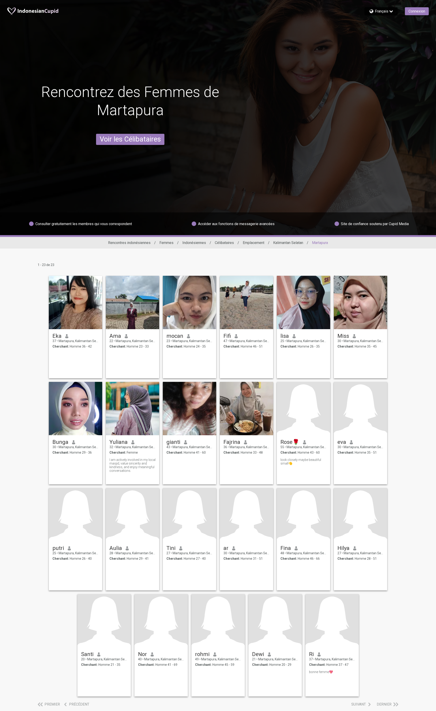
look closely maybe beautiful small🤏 (300, 461)
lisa (284, 336)
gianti (173, 442)
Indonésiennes (194, 243)
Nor (142, 654)
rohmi (202, 654)
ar (225, 548)
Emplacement (253, 243)
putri (58, 548)
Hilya (343, 548)
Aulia (115, 548)
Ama (115, 336)
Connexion (417, 11)
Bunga (60, 442)
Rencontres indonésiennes (129, 243)
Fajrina (231, 442)
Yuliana (118, 442)
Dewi (258, 654)
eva (341, 442)
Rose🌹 (289, 442)
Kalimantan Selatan (288, 243)
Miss (343, 336)
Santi (87, 654)
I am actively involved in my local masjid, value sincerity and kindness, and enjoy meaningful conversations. (132, 465)
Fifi (227, 336)
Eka (57, 336)
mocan (174, 336)
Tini (171, 548)
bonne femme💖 (321, 672)
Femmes (166, 243)
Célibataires (224, 243)
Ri (311, 654)
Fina (285, 548)
